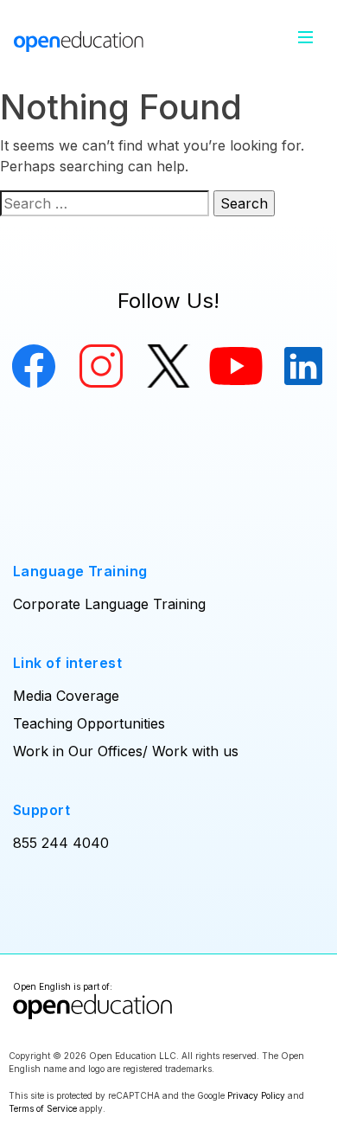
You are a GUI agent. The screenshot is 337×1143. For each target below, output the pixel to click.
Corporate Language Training (109, 604)
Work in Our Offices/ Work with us (125, 751)
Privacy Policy (256, 1095)
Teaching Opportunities (89, 723)
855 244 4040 (61, 842)
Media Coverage (66, 695)
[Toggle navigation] (305, 37)
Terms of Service (43, 1108)
